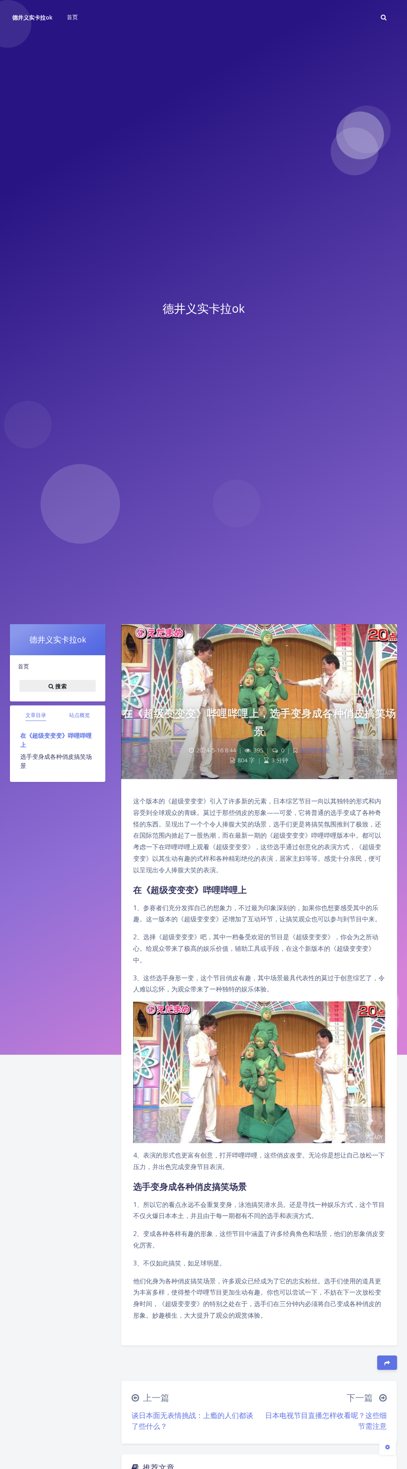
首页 (23, 666)
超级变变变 (315, 750)
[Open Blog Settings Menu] (387, 1446)
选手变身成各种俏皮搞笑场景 (56, 761)
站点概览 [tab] (79, 715)
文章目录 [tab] (35, 715)
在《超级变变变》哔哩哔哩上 (56, 739)
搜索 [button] (60, 685)
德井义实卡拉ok (32, 17)
